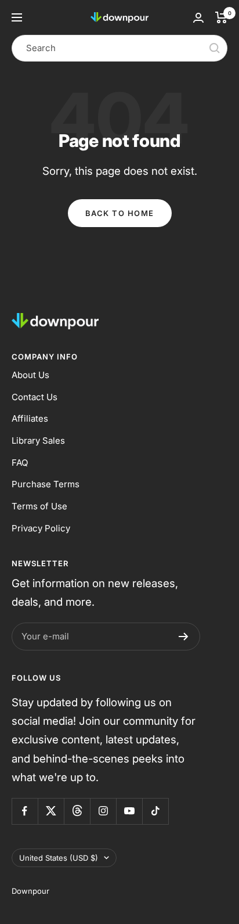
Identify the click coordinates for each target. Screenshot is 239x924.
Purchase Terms (45, 484)
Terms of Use (39, 506)
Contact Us (34, 396)
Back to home (119, 213)
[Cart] (221, 17)
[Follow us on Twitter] (51, 811)
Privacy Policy (41, 528)
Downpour (30, 891)
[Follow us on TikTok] (155, 811)
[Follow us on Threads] (77, 811)
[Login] (198, 18)
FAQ (20, 462)
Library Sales (38, 440)
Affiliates (30, 418)
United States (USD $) (58, 857)
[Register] (184, 636)
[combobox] (119, 48)
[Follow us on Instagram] (103, 811)
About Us (30, 374)
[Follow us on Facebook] (25, 811)
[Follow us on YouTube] (129, 811)
